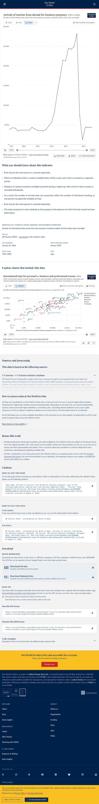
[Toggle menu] (4, 4)
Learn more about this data (38, 155)
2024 (92, 334)
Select (72, 286)
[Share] (88, 343)
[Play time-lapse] (5, 150)
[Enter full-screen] (94, 343)
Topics (4, 709)
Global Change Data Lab (38, 674)
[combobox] (94, 4)
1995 (11, 150)
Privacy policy (7, 782)
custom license (77, 680)
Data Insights (7, 720)
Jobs (52, 731)
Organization (56, 714)
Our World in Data (49, 4)
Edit (85, 22)
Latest (4, 731)
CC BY (24, 157)
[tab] (8, 23)
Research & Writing (10, 754)
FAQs (90, 682)
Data (4, 714)
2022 (92, 150)
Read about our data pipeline (13, 424)
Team (53, 725)
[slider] (17, 150)
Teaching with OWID (10, 742)
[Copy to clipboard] (89, 486)
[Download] (83, 343)
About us (54, 709)
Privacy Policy (20, 793)
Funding (54, 720)
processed (23, 237)
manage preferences (35, 793)
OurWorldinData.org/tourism (12, 157)
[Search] (94, 4)
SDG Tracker (7, 737)
